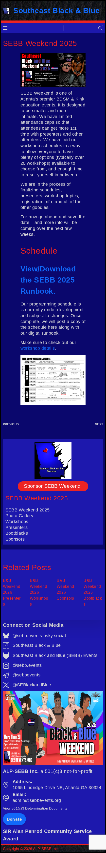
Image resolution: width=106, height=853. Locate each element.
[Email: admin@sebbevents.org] (6, 798)
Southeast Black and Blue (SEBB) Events (55, 655)
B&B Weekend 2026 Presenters (12, 592)
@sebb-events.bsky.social (39, 635)
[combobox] (80, 28)
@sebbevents (27, 674)
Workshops (16, 521)
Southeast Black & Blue (56, 10)
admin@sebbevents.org (37, 800)
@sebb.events (27, 665)
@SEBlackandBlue (32, 684)
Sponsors (15, 539)
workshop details (37, 348)
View (36, 808)
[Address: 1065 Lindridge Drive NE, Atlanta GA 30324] (6, 785)
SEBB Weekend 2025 (36, 498)
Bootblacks (16, 533)
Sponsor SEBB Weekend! (53, 486)
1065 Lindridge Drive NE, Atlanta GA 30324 (57, 787)
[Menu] (5, 28)
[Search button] (100, 28)
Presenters (16, 527)
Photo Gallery (19, 515)
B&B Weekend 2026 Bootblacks (93, 592)
